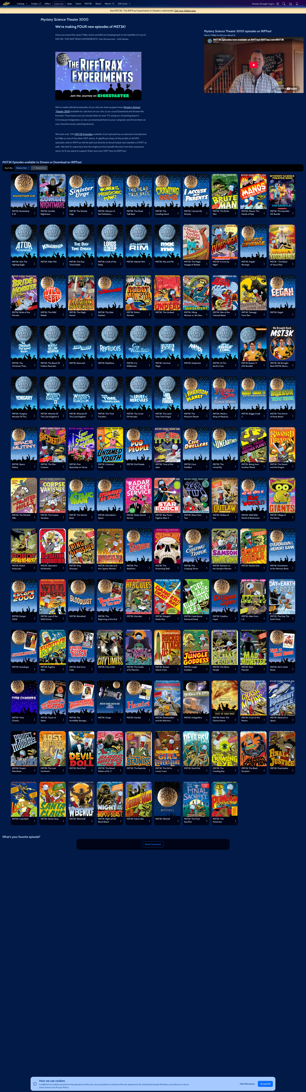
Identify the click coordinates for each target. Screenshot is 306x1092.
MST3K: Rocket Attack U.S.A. (162, 668)
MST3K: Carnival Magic (162, 364)
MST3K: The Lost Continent (48, 769)
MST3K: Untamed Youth (106, 465)
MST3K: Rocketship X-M (20, 212)
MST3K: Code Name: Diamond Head (193, 617)
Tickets (34, 3)
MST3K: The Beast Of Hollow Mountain (50, 364)
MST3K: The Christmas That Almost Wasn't (19, 365)
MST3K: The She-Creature (48, 465)
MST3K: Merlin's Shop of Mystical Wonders (220, 415)
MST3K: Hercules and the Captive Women (107, 567)
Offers (48, 3)
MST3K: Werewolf (77, 819)
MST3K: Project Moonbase (19, 769)
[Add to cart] (33, 177)
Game (78, 3)
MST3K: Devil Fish (192, 768)
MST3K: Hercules (134, 616)
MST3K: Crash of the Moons (250, 719)
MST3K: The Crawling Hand (162, 212)
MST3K (88, 3)
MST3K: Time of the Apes (164, 465)
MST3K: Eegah (276, 312)
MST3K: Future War (135, 819)
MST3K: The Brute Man (221, 212)
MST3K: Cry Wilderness (132, 364)
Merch (108, 3)
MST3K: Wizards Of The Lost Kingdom (78, 415)
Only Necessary (247, 1084)
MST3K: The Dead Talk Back (135, 212)
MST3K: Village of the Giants (278, 516)
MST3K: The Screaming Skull (162, 567)
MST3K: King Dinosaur (75, 567)
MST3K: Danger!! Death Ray (162, 617)
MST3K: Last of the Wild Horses (49, 617)
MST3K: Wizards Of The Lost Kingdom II (50, 415)
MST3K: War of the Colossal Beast (221, 313)
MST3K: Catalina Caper (220, 617)
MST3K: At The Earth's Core (219, 364)
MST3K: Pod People (135, 464)
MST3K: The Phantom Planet (191, 415)
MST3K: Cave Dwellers (190, 465)
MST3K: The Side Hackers (105, 313)
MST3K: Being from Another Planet (250, 465)
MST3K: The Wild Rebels (48, 313)
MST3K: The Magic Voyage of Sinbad (192, 263)
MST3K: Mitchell (162, 819)
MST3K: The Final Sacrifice (192, 820)
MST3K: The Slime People (221, 668)
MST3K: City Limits (106, 667)
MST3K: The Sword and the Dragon (278, 465)
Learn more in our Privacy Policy (54, 1087)
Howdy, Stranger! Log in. (263, 4)
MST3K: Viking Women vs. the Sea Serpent (192, 314)
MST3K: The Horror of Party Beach (279, 415)
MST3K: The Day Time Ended (76, 263)
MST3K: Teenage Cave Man (249, 313)
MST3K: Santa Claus (50, 819)
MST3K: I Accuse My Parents (193, 212)
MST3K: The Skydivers (132, 567)
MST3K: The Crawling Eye (218, 769)
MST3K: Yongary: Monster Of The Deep (19, 415)
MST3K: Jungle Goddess (190, 668)
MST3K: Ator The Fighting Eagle (19, 263)
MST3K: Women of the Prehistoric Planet (106, 213)
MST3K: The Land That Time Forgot (163, 415)
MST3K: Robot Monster (133, 313)
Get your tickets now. (185, 10)
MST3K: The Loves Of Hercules (135, 415)
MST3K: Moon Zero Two (192, 516)
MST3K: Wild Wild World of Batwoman (250, 516)
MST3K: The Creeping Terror (191, 567)
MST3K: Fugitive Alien (48, 668)
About (98, 3)
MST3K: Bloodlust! (77, 616)
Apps (69, 3)
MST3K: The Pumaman (218, 820)
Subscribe (58, 4)
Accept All (265, 1084)
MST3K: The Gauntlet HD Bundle (279, 212)
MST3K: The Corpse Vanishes (49, 516)
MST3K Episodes (84, 134)
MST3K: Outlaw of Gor (221, 516)
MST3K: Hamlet (134, 717)
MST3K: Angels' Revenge (248, 263)
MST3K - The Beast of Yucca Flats (278, 263)
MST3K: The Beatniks (136, 768)
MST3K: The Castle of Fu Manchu (135, 668)
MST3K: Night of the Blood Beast (107, 820)
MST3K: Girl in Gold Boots (279, 668)
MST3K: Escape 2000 (19, 617)
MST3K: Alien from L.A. (249, 617)
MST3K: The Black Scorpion (249, 769)
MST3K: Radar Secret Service (136, 516)
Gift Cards (122, 3)
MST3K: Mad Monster (247, 668)
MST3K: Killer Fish (49, 261)
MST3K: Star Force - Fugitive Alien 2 (164, 516)
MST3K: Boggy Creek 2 (250, 415)
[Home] (6, 3)
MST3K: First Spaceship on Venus (78, 465)
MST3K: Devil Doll (77, 768)
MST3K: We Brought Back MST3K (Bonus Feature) (279, 365)
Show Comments (153, 844)
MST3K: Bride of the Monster (21, 313)
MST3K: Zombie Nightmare (48, 212)
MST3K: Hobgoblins (193, 717)
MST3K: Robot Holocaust (18, 567)
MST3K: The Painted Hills (21, 516)
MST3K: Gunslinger (20, 667)
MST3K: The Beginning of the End (107, 617)
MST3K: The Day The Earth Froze (279, 617)
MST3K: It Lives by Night (221, 263)
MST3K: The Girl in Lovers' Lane (163, 769)
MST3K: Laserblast (20, 819)
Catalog (20, 3)
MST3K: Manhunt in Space (279, 719)
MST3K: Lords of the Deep (107, 263)
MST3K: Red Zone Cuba (77, 668)
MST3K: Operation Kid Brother (49, 567)
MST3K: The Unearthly (218, 465)
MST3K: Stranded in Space (107, 516)
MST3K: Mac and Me (164, 261)
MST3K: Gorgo (104, 717)
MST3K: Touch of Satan (48, 719)
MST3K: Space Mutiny (18, 465)
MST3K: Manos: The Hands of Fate (250, 212)
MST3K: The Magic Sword (77, 313)
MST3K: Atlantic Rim (136, 261)
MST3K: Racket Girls (250, 565)
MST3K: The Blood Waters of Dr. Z (106, 769)
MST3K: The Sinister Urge (78, 212)
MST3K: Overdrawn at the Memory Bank (279, 567)
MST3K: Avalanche (192, 363)
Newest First (41, 168)
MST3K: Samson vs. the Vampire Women (222, 567)
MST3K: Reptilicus (106, 363)
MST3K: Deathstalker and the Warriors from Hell (164, 719)
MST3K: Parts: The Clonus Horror (221, 719)
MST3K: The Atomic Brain (78, 516)
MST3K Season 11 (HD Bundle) (249, 364)
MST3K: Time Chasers (18, 719)
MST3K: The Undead (164, 312)
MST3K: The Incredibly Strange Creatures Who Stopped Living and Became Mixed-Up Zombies (78, 719)
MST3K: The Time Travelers (106, 415)
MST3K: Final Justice (279, 768)
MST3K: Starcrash (77, 363)
